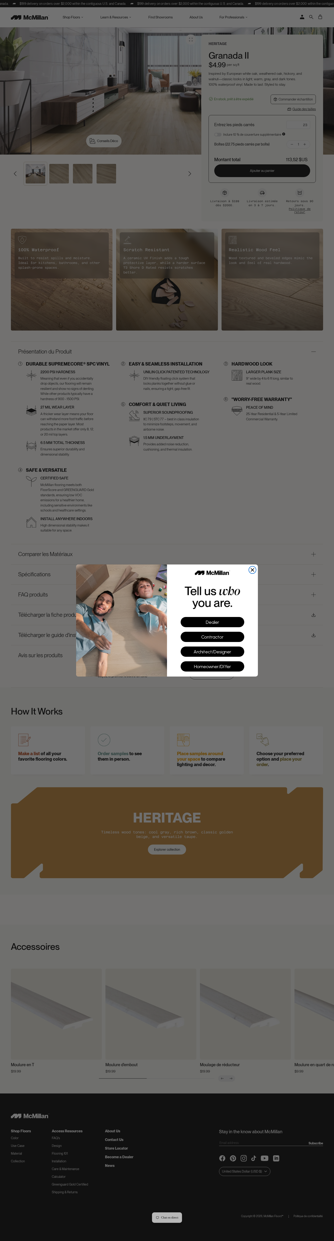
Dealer (212, 622)
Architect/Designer (212, 651)
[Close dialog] (252, 570)
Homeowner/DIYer (212, 666)
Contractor (212, 637)
